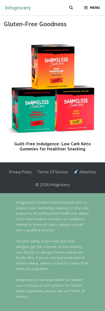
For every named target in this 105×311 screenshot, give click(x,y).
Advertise (87, 171)
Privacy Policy (20, 171)
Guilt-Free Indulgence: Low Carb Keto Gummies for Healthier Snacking (52, 146)
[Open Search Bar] (71, 7)
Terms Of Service (53, 171)
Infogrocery (18, 7)
